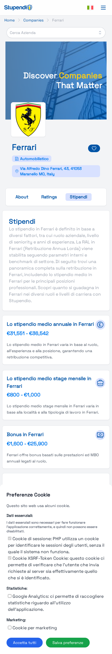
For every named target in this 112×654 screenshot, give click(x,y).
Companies (33, 20)
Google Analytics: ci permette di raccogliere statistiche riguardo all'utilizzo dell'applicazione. (56, 602)
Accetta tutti (24, 642)
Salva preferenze (67, 642)
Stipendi (78, 197)
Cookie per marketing (35, 628)
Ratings (49, 197)
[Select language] (90, 7)
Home (9, 20)
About (21, 197)
